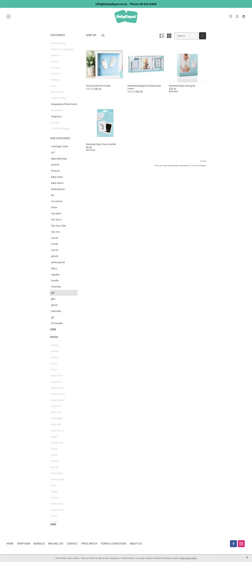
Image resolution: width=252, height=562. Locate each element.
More (53, 329)
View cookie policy (188, 558)
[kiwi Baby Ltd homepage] (126, 16)
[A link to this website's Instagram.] (241, 543)
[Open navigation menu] (36, 16)
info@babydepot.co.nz (111, 4)
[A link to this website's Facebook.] (233, 543)
